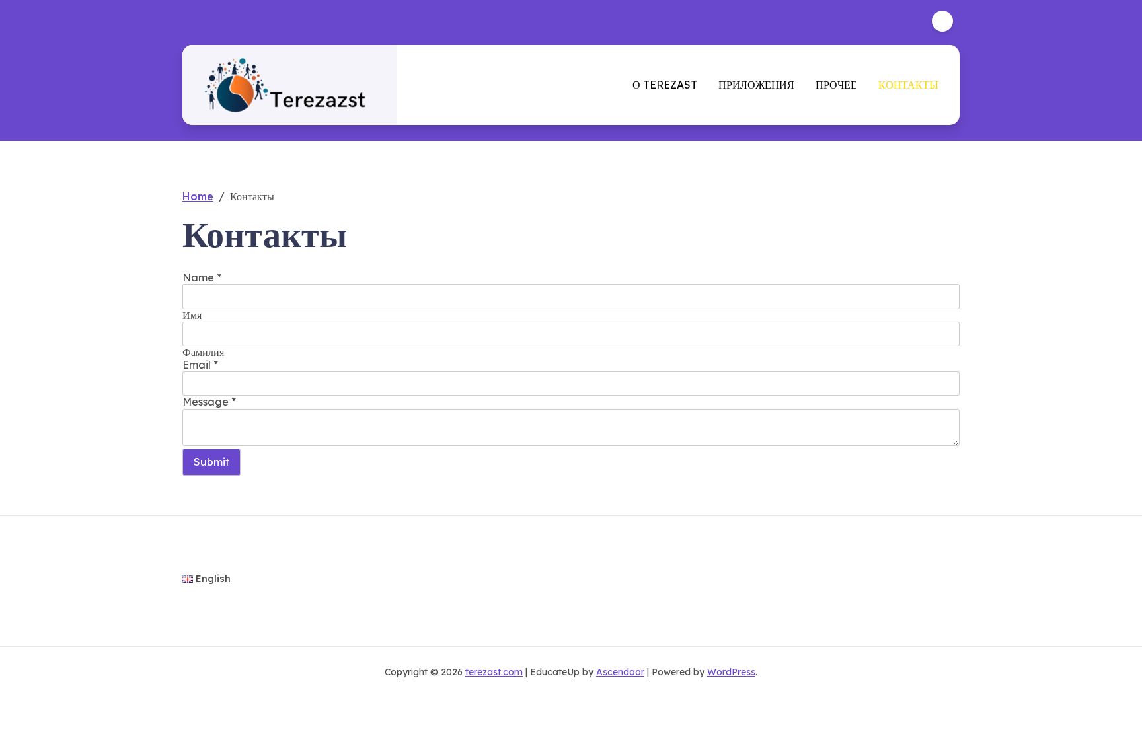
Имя (192, 315)
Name (201, 277)
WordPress (731, 672)
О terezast (664, 84)
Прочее (836, 84)
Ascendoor (620, 672)
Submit (211, 461)
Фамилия (203, 352)
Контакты (908, 84)
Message (209, 401)
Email (200, 364)
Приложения (756, 84)
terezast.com (494, 672)
